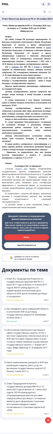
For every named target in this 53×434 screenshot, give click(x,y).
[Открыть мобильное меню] (49, 4)
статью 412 (17, 67)
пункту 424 (21, 169)
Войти (26, 237)
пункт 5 (38, 67)
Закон (48, 47)
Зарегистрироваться (26, 245)
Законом (29, 188)
